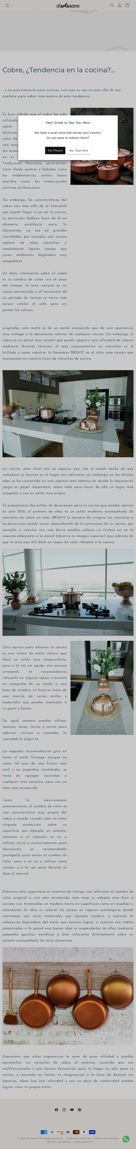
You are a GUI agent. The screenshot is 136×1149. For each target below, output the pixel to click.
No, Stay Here (79, 150)
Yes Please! (55, 150)
